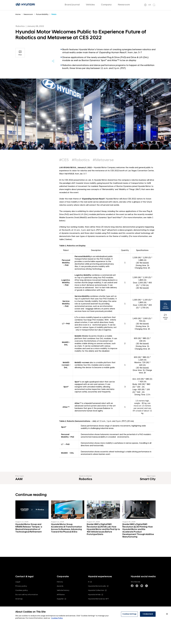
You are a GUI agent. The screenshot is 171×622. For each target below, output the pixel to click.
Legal (17, 582)
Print (20, 55)
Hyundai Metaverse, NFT (98, 599)
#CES (64, 159)
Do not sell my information (26, 594)
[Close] (167, 614)
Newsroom (124, 4)
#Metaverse (103, 159)
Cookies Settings (129, 614)
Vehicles (90, 4)
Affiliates (61, 594)
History (60, 582)
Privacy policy (21, 586)
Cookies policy (21, 590)
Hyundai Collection (96, 590)
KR (149, 5)
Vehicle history (63, 590)
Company (106, 4)
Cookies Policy (57, 618)
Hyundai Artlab (94, 594)
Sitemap (19, 599)
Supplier (60, 599)
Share (53, 61)
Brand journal (72, 4)
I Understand (148, 614)
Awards (60, 586)
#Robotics (81, 159)
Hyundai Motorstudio (97, 586)
